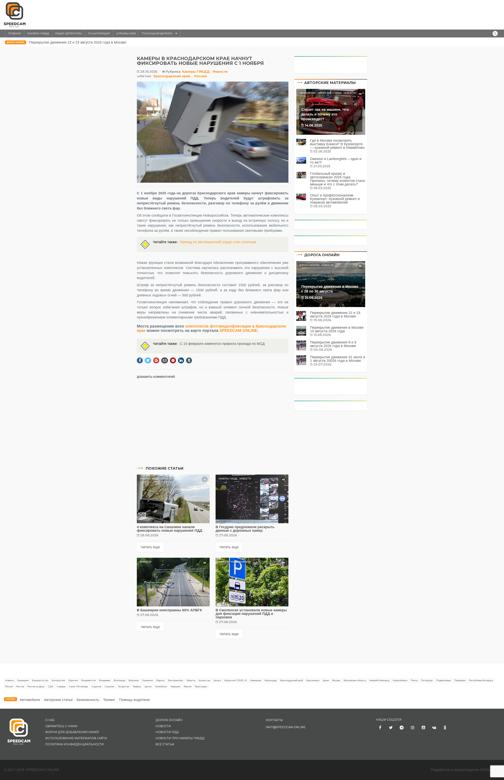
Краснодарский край (171, 76)
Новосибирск (400, 680)
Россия (200, 76)
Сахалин (109, 686)
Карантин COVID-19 (235, 680)
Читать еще (150, 547)
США (50, 686)
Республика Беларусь (481, 680)
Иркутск (191, 680)
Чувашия (175, 686)
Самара (61, 686)
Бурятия (73, 680)
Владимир (104, 680)
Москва (336, 680)
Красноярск (312, 680)
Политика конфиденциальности (74, 744)
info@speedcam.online (286, 727)
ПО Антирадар (99, 33)
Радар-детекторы (68, 33)
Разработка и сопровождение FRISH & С (465, 770)
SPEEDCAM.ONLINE (238, 330)
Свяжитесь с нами (61, 726)
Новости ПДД (167, 732)
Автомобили (307, 93)
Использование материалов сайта (76, 738)
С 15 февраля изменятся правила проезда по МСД (222, 344)
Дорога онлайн (15, 42)
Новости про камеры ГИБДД (180, 738)
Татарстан (123, 686)
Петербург (427, 680)
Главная (14, 33)
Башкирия (23, 680)
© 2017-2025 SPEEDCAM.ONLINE (31, 770)
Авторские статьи (330, 93)
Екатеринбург (175, 680)
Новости (220, 72)
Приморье (460, 680)
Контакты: (274, 720)
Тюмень (137, 686)
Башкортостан (40, 680)
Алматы (9, 680)
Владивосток (88, 680)
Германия (147, 680)
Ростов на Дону (35, 686)
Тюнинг (109, 700)
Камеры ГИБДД (38, 33)
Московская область (355, 680)
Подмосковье (443, 680)
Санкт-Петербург (78, 686)
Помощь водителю (157, 33)
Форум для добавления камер (72, 732)
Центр (148, 686)
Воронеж (134, 680)
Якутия (188, 686)
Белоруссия (58, 680)
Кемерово (255, 680)
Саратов (96, 686)
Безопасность (88, 700)
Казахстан (204, 680)
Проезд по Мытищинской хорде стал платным (218, 242)
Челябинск (161, 686)
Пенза (414, 680)
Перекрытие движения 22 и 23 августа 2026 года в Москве (77, 42)
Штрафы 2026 (126, 33)
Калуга (217, 680)
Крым (326, 680)
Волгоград (119, 680)
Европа (160, 680)
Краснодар (271, 680)
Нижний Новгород (379, 680)
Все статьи (165, 744)
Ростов (20, 686)
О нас (50, 720)
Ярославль (201, 686)
